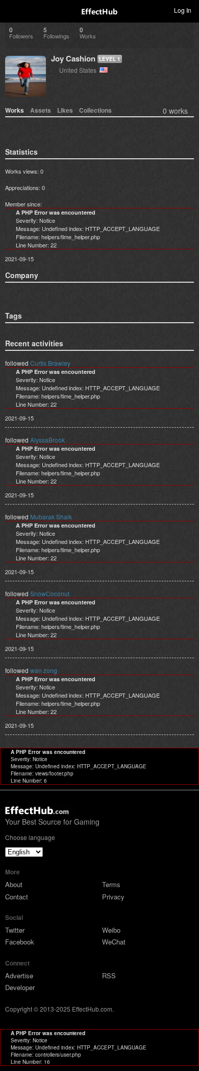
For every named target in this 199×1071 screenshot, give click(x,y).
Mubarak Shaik (51, 516)
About (13, 884)
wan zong (43, 670)
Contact (16, 896)
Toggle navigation (12, 9)
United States (79, 70)
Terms (111, 884)
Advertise (19, 975)
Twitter (14, 930)
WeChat (114, 942)
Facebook (19, 942)
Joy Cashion (73, 58)
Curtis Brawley (50, 363)
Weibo (111, 930)
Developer (20, 987)
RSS (109, 975)
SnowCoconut (49, 593)
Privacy (113, 896)
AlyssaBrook (47, 439)
